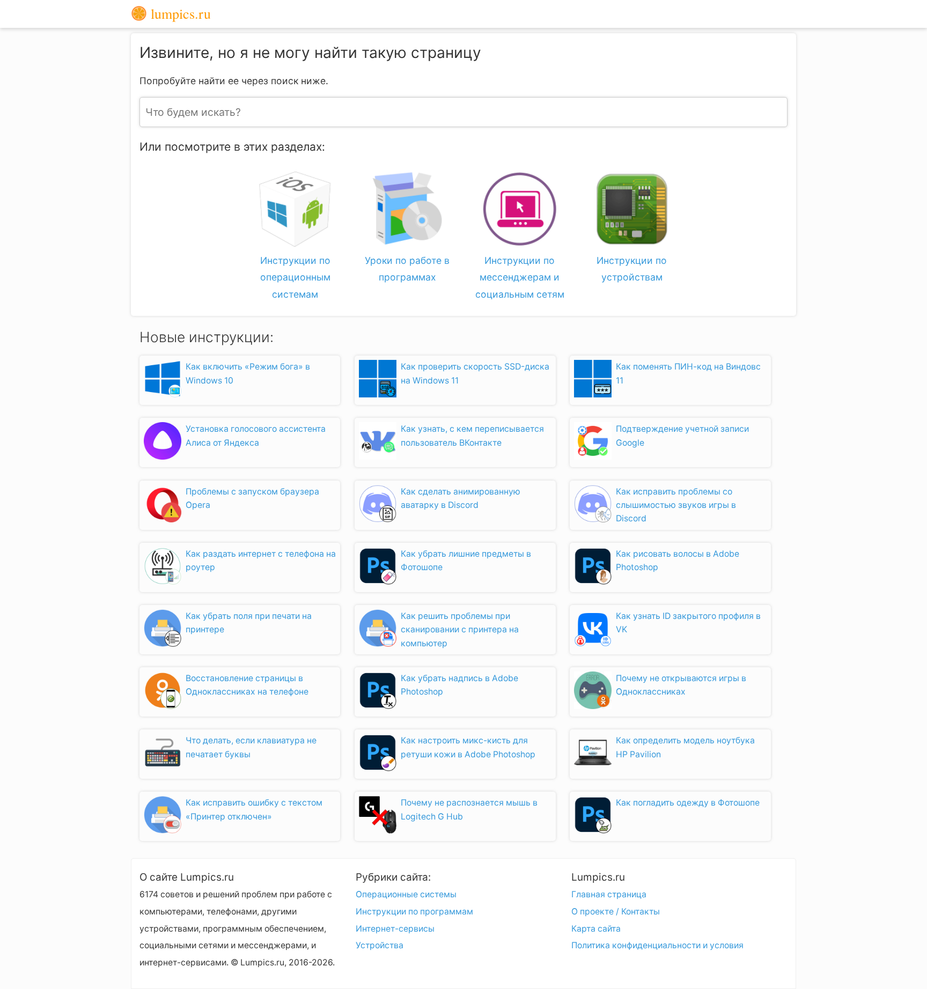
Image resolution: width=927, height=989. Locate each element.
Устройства (379, 945)
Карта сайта (596, 929)
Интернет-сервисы (395, 929)
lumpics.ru (179, 14)
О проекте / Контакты (615, 911)
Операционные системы (406, 894)
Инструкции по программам (414, 911)
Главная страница (608, 894)
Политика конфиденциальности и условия (657, 945)
